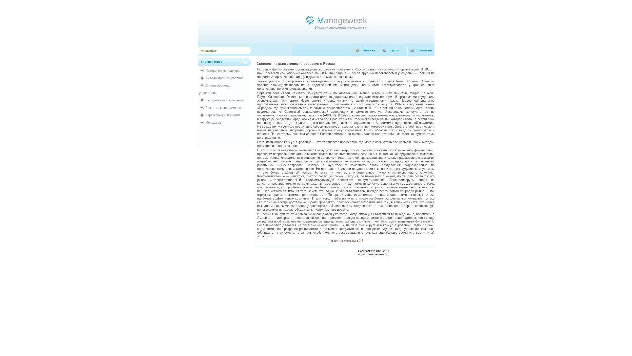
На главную (209, 50)
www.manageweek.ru (373, 254)
